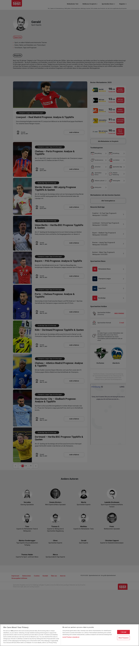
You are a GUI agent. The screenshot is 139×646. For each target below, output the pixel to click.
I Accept (123, 632)
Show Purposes (123, 638)
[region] (69, 635)
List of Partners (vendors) (70, 637)
